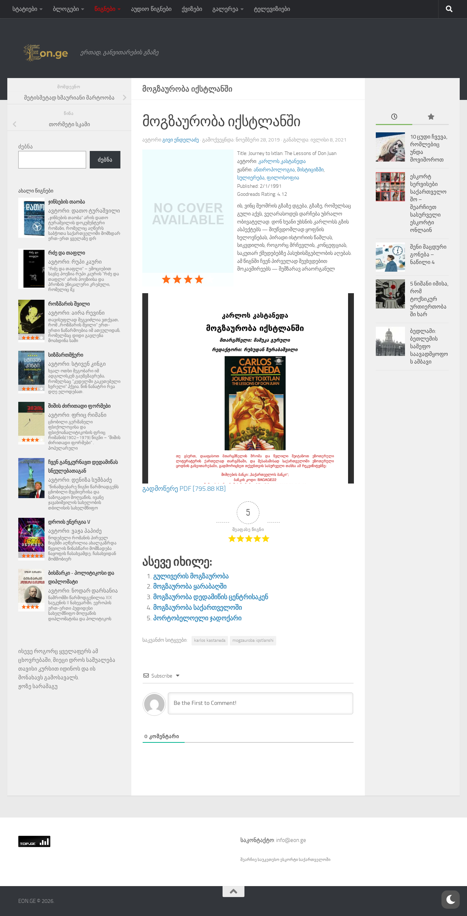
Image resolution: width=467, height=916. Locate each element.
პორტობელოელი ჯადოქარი (197, 618)
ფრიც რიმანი (89, 415)
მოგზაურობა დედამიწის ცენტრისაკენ (210, 597)
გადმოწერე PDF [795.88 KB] (184, 489)
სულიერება (251, 178)
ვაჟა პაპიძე (87, 531)
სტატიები (24, 8)
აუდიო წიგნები (151, 8)
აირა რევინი (88, 313)
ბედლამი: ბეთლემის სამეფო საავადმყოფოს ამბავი (429, 346)
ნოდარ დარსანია (95, 590)
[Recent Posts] (394, 117)
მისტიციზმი (310, 170)
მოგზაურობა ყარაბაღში (190, 586)
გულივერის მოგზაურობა (191, 576)
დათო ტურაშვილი (96, 210)
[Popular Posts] (430, 117)
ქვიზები (192, 8)
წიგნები (104, 8)
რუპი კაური (87, 262)
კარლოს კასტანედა (282, 161)
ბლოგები (66, 8)
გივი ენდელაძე (180, 140)
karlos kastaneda (209, 640)
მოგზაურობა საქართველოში (197, 607)
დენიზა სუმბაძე (92, 480)
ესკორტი (289, 859)
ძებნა (25, 146)
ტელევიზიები (272, 8)
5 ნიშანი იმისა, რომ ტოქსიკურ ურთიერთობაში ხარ (429, 299)
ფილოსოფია (283, 178)
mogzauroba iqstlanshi (253, 640)
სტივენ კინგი (89, 364)
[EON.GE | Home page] (45, 52)
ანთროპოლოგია (274, 170)
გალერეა (225, 8)
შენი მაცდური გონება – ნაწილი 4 (428, 254)
